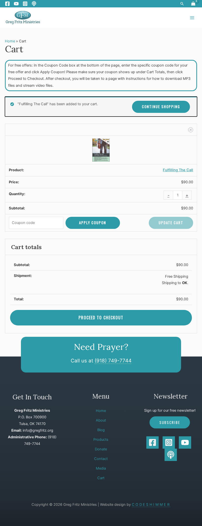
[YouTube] (16, 3)
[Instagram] (25, 3)
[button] (182, 3)
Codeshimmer (151, 504)
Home (10, 41)
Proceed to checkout (101, 318)
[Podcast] (34, 3)
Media (101, 468)
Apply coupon (92, 222)
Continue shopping (161, 106)
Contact (101, 459)
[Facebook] (7, 3)
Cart (100, 478)
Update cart (171, 222)
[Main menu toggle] (192, 17)
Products (100, 439)
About (101, 420)
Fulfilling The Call (178, 170)
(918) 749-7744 (113, 360)
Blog (101, 430)
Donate (101, 449)
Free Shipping (176, 276)
